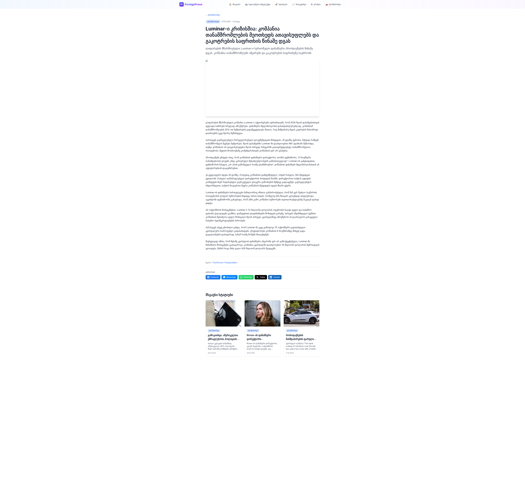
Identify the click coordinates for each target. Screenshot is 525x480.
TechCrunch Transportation (224, 262)
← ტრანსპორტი (213, 15)
